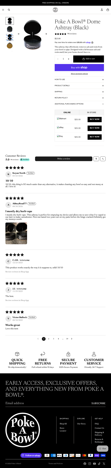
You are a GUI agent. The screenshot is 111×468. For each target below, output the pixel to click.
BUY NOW (94, 119)
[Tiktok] (99, 463)
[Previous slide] (18, 34)
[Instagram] (89, 463)
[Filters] (96, 158)
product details (62, 85)
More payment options (79, 74)
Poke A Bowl (16, 463)
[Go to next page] (72, 339)
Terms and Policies (55, 463)
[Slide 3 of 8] (10, 37)
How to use (60, 79)
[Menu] (3, 10)
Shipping (58, 92)
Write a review (63, 159)
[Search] (9, 10)
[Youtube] (94, 463)
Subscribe (99, 403)
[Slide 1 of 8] (10, 21)
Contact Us (99, 428)
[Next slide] (47, 34)
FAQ (97, 424)
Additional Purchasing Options (69, 104)
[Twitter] (104, 463)
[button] (16, 233)
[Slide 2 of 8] (10, 29)
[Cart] (108, 10)
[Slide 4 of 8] (10, 45)
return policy (61, 98)
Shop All (63, 424)
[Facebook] (84, 463)
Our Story (81, 424)
